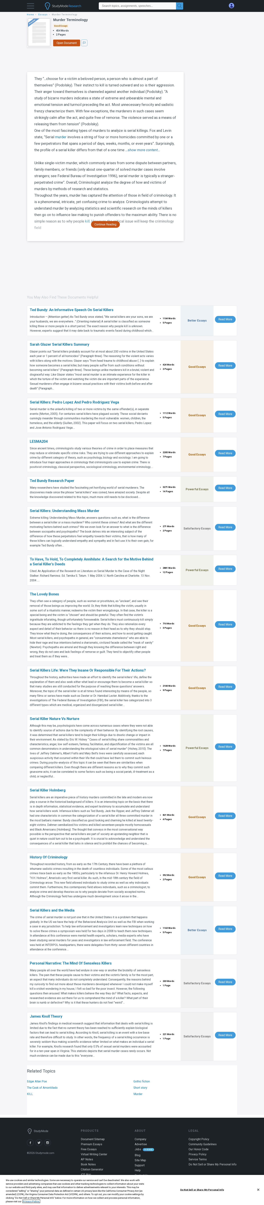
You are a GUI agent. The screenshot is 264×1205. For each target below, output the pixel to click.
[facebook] (31, 1145)
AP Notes (87, 1159)
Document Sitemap (93, 1139)
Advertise (141, 1144)
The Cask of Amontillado (42, 1087)
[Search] (179, 6)
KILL (30, 1094)
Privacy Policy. (31, 1201)
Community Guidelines (203, 1144)
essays (43, 14)
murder (60, 137)
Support (140, 1165)
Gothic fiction (141, 1081)
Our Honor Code (199, 1149)
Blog (137, 1155)
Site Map (140, 1160)
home (30, 14)
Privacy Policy (198, 1154)
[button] (30, 6)
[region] (132, 1190)
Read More (225, 319)
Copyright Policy (199, 1139)
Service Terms (198, 1159)
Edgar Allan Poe (37, 1081)
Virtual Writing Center (94, 1154)
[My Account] (233, 5)
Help (138, 1170)
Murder (137, 1094)
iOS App (86, 1174)
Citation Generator (92, 1169)
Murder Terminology (70, 20)
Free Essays (89, 1149)
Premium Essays (91, 1144)
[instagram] (48, 1145)
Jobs (138, 1149)
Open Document (67, 43)
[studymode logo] (69, 6)
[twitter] (40, 1145)
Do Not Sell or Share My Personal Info (202, 1189)
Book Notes (88, 1164)
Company (140, 1139)
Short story (140, 1087)
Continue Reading (105, 224)
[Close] (258, 1190)
